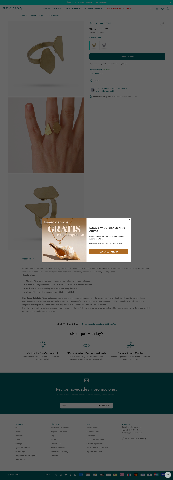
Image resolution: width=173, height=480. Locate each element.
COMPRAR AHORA (108, 251)
